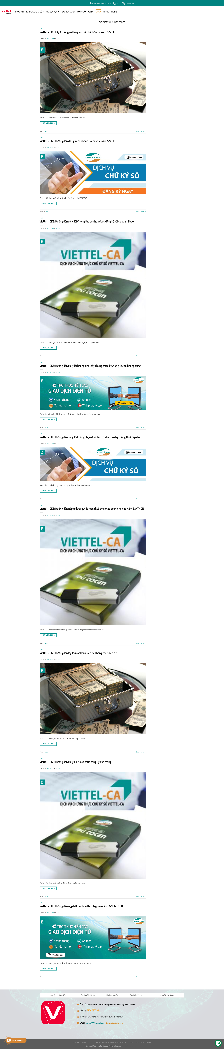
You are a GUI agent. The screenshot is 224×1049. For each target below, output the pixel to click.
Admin (58, 39)
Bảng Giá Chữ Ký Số (34, 12)
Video (98, 12)
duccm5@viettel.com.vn (114, 1023)
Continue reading (48, 123)
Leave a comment (141, 131)
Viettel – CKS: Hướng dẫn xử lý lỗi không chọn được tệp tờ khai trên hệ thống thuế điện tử (90, 437)
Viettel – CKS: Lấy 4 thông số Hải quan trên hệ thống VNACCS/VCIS (77, 32)
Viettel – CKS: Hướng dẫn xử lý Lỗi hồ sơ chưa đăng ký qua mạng (75, 762)
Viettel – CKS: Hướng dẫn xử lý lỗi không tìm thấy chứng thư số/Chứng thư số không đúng (90, 365)
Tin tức (106, 12)
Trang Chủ (19, 12)
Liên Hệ (114, 12)
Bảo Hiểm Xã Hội (68, 12)
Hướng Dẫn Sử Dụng (85, 12)
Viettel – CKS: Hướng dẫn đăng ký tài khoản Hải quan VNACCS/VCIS (77, 141)
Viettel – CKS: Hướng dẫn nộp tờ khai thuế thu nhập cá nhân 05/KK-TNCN (81, 906)
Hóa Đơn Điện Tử (52, 12)
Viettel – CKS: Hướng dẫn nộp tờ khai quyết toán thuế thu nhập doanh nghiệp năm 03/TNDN (92, 508)
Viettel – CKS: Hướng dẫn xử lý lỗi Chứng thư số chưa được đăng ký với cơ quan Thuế (87, 221)
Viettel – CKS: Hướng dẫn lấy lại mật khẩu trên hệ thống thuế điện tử (78, 653)
